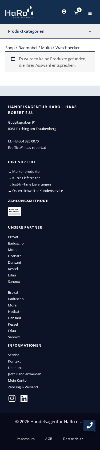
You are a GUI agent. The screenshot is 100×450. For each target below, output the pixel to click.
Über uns (15, 367)
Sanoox (14, 281)
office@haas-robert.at (28, 147)
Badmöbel (27, 47)
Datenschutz (73, 439)
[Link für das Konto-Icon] (64, 11)
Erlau (12, 275)
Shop (10, 47)
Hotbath (15, 256)
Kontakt (14, 361)
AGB (49, 439)
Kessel (13, 268)
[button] (54, 13)
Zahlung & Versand (23, 387)
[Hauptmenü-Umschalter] (90, 13)
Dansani (14, 262)
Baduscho (16, 243)
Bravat (13, 236)
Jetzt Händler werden (24, 374)
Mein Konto (17, 380)
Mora (12, 249)
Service (13, 354)
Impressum (26, 439)
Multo (46, 47)
